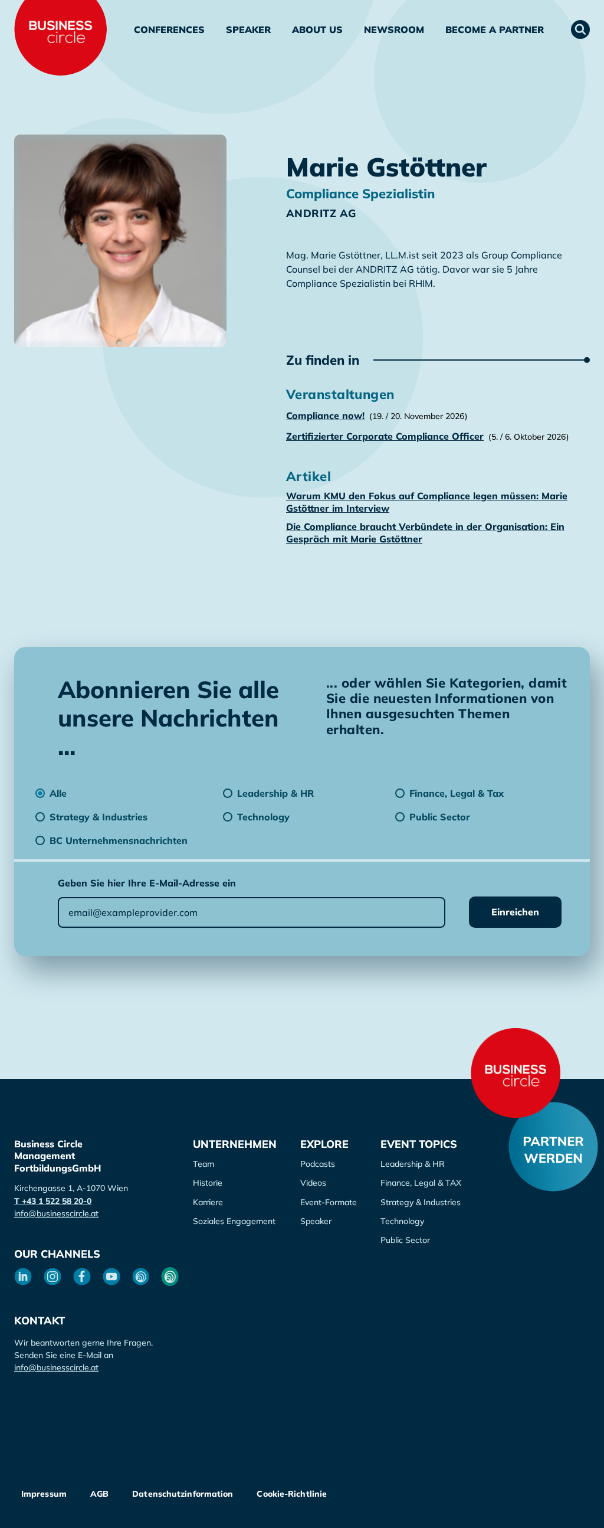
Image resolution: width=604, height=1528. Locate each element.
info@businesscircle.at (56, 1213)
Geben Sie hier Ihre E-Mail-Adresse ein (147, 883)
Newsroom (394, 29)
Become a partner (494, 29)
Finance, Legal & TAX (420, 1182)
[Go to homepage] (515, 1073)
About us (317, 29)
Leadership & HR (412, 1164)
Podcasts (317, 1164)
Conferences (169, 29)
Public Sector (405, 1240)
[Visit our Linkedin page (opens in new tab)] (23, 1276)
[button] (580, 29)
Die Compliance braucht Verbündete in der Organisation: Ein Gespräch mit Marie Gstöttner (425, 533)
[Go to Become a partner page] (553, 1147)
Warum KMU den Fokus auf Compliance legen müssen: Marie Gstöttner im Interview (426, 502)
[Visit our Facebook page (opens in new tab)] (82, 1276)
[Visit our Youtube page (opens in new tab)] (111, 1276)
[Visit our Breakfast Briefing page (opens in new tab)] (141, 1276)
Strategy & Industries (420, 1202)
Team (203, 1164)
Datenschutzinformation (182, 1493)
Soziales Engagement (234, 1221)
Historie (207, 1182)
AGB (99, 1493)
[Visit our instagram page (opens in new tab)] (52, 1276)
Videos (313, 1182)
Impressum (44, 1493)
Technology (402, 1221)
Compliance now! (325, 415)
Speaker (248, 29)
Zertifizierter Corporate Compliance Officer (385, 436)
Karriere (208, 1202)
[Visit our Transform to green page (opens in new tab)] (170, 1276)
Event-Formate (328, 1202)
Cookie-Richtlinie (292, 1493)
